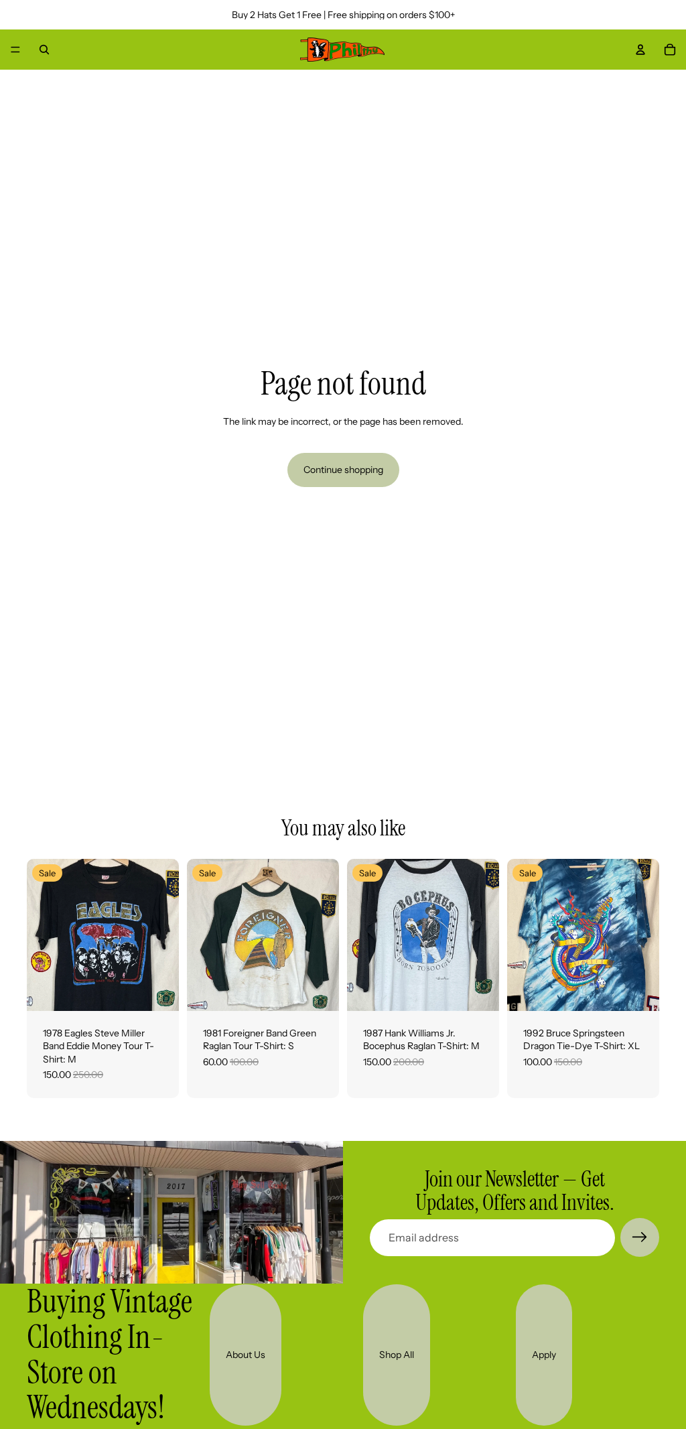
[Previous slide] (41, 934)
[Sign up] (639, 1237)
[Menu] (15, 49)
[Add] (158, 990)
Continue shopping (343, 470)
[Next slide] (164, 934)
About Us (245, 1355)
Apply (544, 1355)
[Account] (640, 49)
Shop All (396, 1355)
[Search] (44, 49)
